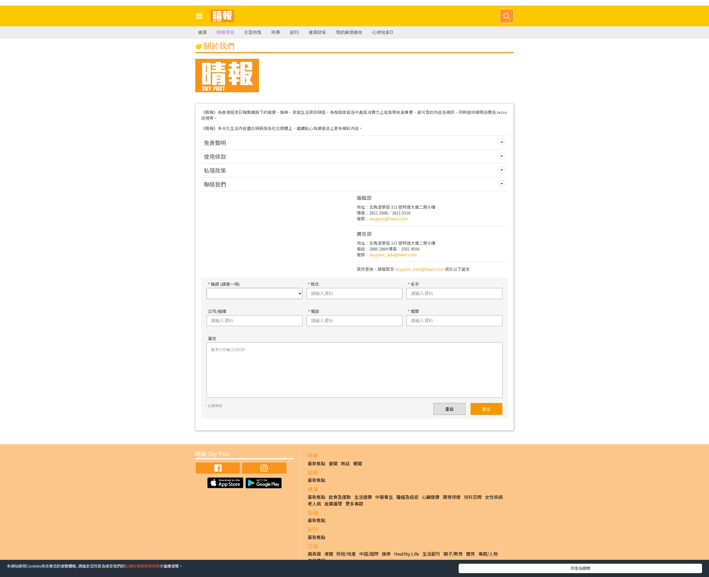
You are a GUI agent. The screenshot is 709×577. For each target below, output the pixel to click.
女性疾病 (494, 497)
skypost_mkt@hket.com (419, 269)
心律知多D (382, 32)
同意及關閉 (580, 568)
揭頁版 (314, 553)
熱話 (345, 463)
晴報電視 (225, 32)
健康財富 (317, 32)
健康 (202, 32)
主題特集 (253, 32)
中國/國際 (369, 553)
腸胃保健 (452, 497)
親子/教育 (453, 553)
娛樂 (386, 553)
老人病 (314, 503)
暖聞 (357, 463)
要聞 (333, 463)
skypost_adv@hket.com (393, 254)
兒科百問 (473, 497)
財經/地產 (346, 553)
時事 (275, 32)
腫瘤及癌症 (407, 497)
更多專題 (354, 503)
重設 (449, 409)
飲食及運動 (340, 497)
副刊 (294, 32)
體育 (470, 553)
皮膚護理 (333, 503)
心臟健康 (431, 497)
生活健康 (363, 497)
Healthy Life (406, 553)
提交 (486, 409)
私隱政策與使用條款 (142, 566)
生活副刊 (431, 553)
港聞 (328, 553)
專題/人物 (488, 553)
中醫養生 (384, 497)
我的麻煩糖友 (349, 32)
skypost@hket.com (388, 218)
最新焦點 (316, 463)
